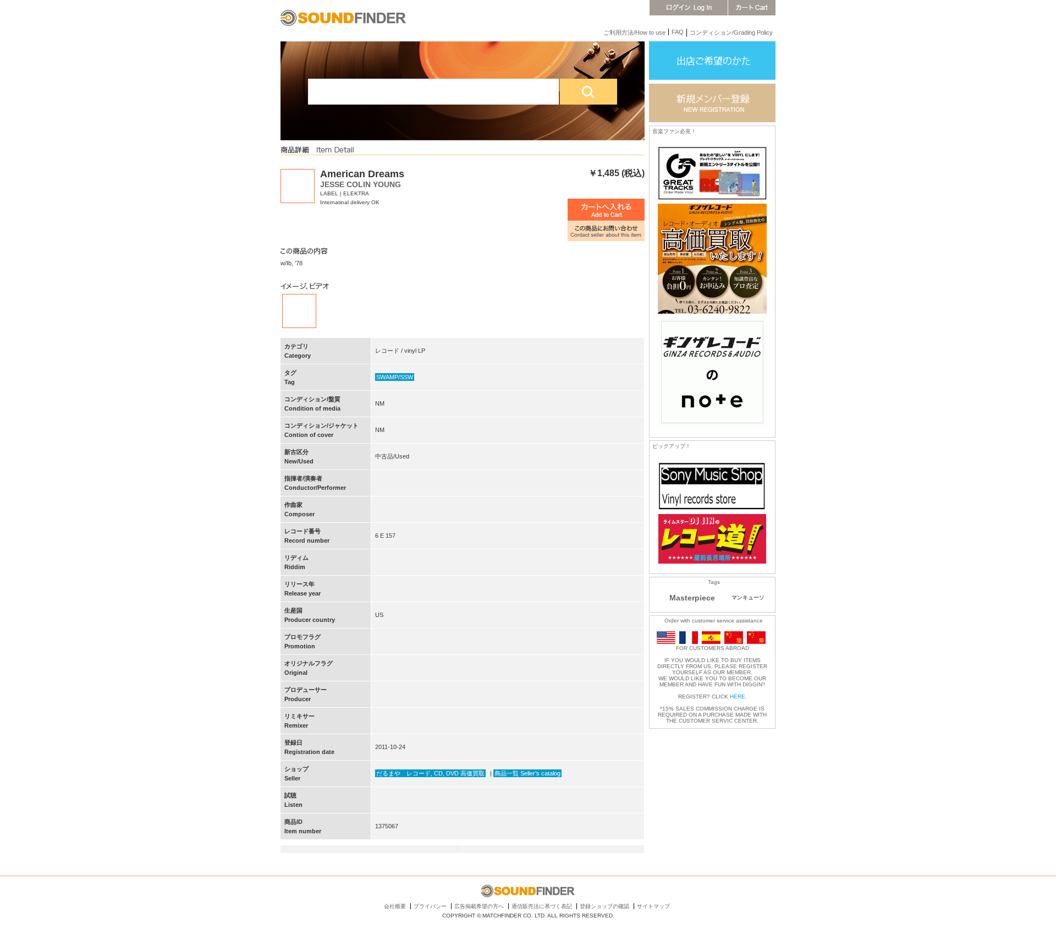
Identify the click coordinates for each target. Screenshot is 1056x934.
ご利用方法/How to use (634, 32)
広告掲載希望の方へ (479, 906)
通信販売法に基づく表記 (542, 906)
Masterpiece (692, 597)
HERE (737, 696)
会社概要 (395, 906)
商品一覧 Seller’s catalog (527, 773)
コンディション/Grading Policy (731, 32)
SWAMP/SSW (394, 377)
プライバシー (430, 906)
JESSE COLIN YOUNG (360, 184)
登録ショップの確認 (604, 906)
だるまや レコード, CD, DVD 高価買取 (430, 773)
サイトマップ (653, 906)
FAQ (678, 32)
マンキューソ (748, 597)
